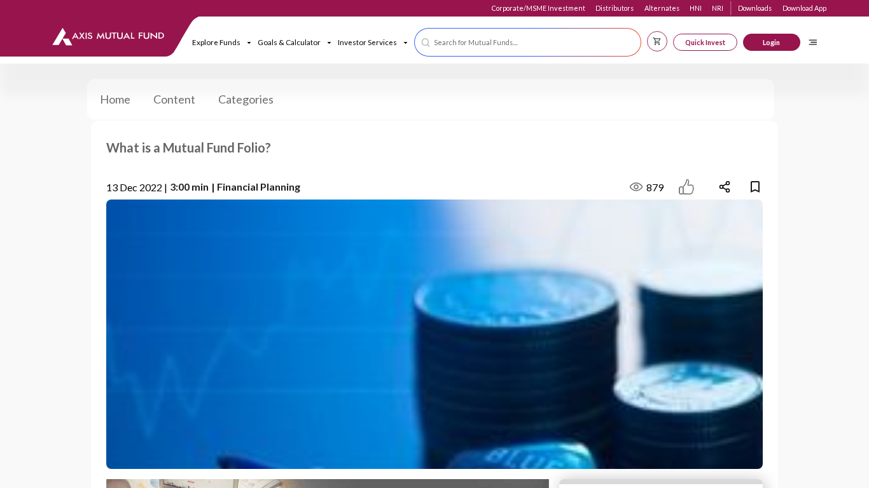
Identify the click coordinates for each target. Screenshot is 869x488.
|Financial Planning (255, 186)
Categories (246, 99)
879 (655, 187)
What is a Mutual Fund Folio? (188, 147)
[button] (527, 42)
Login (771, 42)
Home (115, 99)
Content (174, 99)
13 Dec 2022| (136, 187)
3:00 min (189, 186)
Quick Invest (705, 42)
